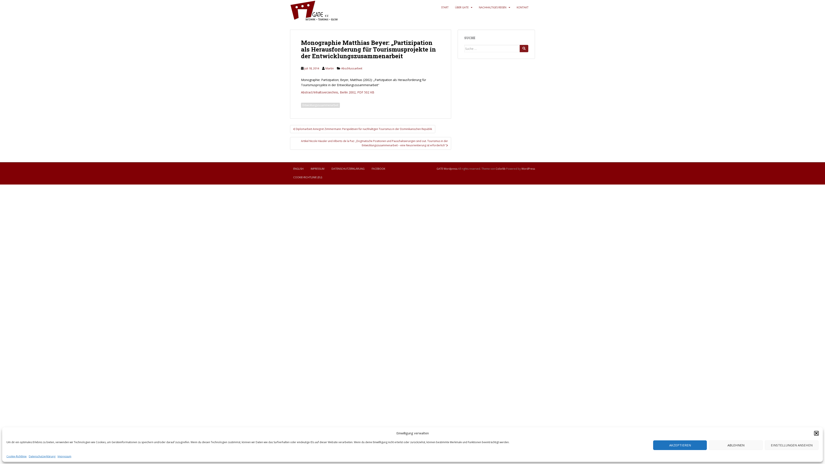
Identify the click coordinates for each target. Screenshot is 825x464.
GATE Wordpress (447, 169)
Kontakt (523, 7)
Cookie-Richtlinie (16, 456)
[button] (816, 433)
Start (445, 7)
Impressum (64, 456)
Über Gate (462, 7)
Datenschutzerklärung (42, 456)
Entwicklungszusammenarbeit (320, 105)
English (298, 169)
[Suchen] (524, 48)
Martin (329, 68)
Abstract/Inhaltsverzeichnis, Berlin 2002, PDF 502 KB (337, 92)
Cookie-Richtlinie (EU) (307, 177)
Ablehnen (735, 445)
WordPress (528, 169)
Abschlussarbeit (351, 68)
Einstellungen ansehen (792, 445)
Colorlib (501, 169)
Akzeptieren (680, 445)
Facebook (378, 169)
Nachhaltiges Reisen (492, 7)
